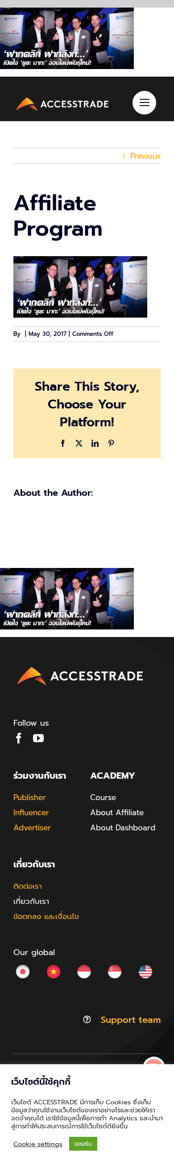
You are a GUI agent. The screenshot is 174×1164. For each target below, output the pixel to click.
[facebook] (18, 738)
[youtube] (38, 738)
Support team (131, 1019)
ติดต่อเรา (27, 886)
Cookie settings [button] (37, 1144)
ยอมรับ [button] (83, 1143)
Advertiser (32, 827)
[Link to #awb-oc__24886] (144, 102)
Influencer (31, 812)
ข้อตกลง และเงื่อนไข (46, 916)
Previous (145, 156)
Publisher (29, 797)
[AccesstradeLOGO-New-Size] (62, 98)
